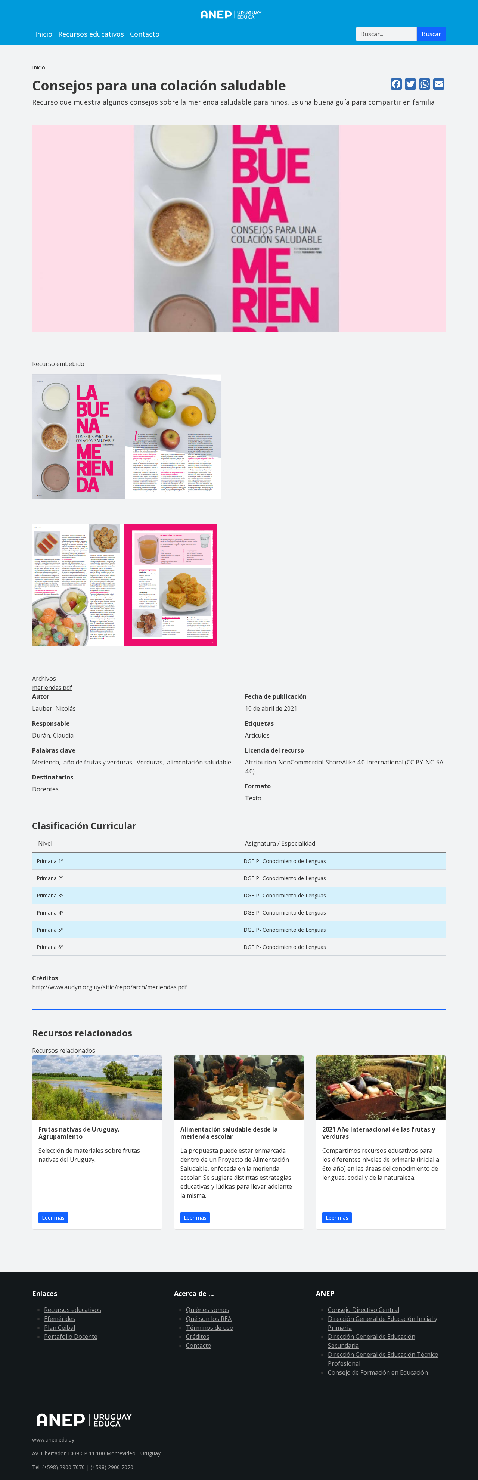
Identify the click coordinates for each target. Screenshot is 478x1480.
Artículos (257, 735)
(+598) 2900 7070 (112, 1467)
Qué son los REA (209, 1319)
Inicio (43, 34)
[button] (239, 228)
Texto (253, 798)
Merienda (45, 762)
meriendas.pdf (52, 687)
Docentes (45, 789)
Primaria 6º (50, 946)
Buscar (431, 34)
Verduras (149, 762)
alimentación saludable (199, 762)
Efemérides (59, 1319)
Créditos (197, 1336)
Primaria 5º (50, 929)
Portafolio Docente (70, 1336)
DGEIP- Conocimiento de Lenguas (284, 861)
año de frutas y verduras (97, 762)
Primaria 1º (50, 861)
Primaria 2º (50, 878)
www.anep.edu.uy (53, 1439)
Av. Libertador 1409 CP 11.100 (68, 1453)
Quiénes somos (207, 1310)
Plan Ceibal (59, 1328)
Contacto (144, 34)
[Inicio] (239, 14)
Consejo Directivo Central (363, 1310)
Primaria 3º (50, 895)
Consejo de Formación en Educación (378, 1372)
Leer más (53, 1217)
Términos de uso (209, 1328)
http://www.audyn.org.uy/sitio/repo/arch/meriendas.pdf (109, 987)
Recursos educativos (91, 34)
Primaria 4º (50, 912)
